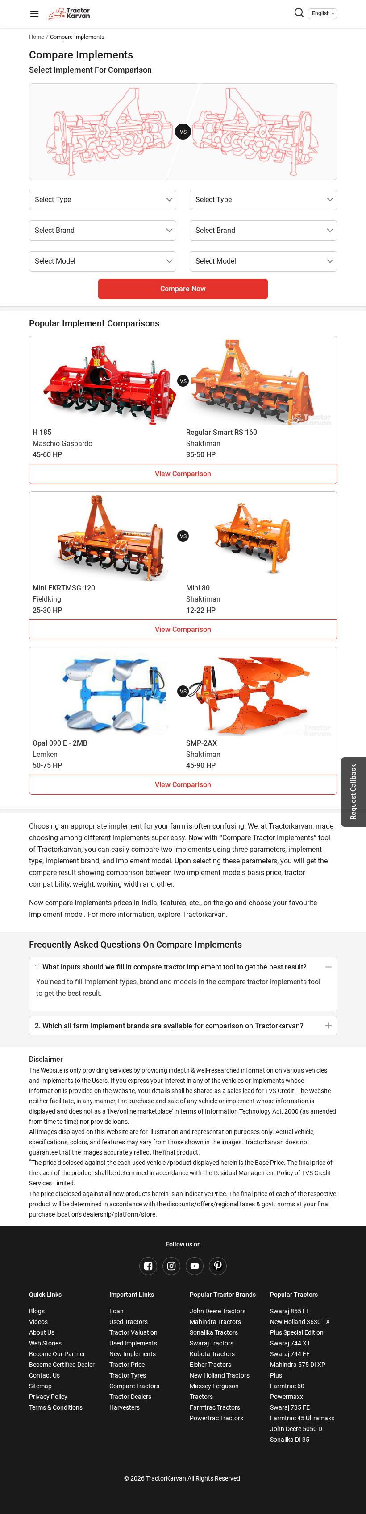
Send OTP (264, 728)
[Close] (301, 645)
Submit (183, 862)
